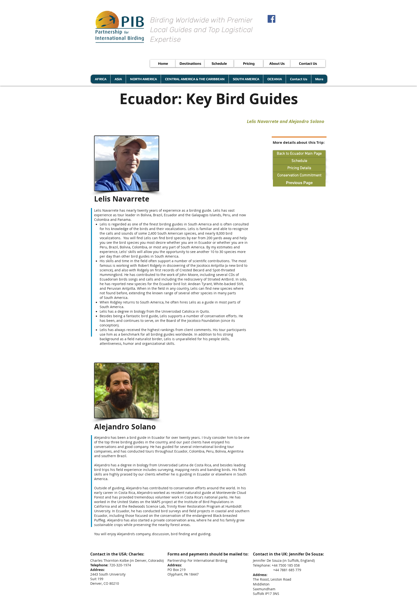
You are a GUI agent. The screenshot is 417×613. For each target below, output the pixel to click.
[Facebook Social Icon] (271, 19)
